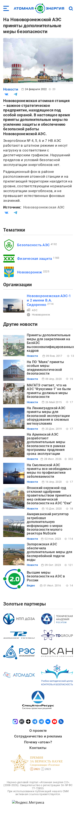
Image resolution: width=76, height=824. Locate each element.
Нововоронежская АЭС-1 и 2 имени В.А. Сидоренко (49, 300)
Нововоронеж (29, 272)
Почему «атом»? (38, 742)
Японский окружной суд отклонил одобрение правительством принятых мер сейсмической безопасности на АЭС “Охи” (49, 495)
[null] (6, 94)
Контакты (37, 748)
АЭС (34, 310)
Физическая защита (34, 258)
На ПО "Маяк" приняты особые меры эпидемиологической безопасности (45, 367)
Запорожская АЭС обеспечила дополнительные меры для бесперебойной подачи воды (49, 552)
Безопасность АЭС (33, 245)
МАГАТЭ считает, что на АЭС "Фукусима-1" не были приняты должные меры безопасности (49, 391)
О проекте (38, 730)
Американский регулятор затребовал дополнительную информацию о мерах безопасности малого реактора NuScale (48, 523)
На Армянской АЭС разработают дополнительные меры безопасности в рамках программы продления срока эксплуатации (46, 444)
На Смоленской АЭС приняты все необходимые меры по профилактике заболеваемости (49, 471)
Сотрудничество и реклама (38, 736)
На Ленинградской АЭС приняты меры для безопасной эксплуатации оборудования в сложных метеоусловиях (48, 416)
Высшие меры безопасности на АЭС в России (46, 576)
